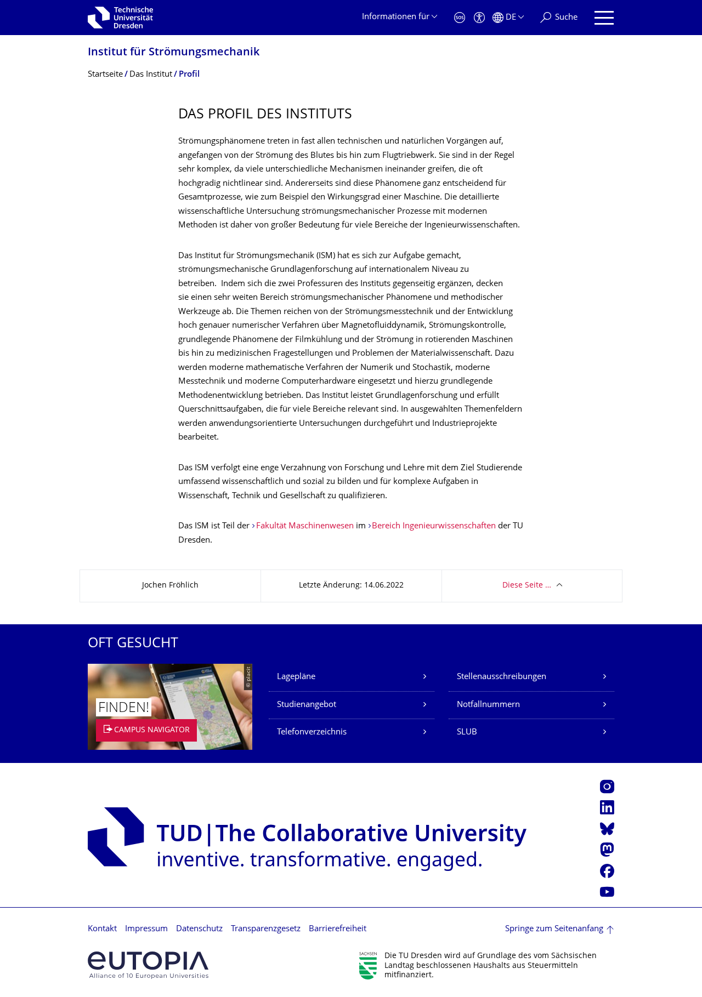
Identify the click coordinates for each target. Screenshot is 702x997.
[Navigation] (604, 18)
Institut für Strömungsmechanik (173, 53)
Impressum (146, 929)
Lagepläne (296, 677)
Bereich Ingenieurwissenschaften (434, 526)
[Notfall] (460, 18)
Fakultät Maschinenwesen (305, 526)
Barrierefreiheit (337, 929)
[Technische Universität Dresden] (120, 17)
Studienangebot (306, 705)
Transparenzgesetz (266, 929)
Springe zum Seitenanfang (554, 929)
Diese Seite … (526, 585)
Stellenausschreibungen (501, 677)
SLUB (467, 732)
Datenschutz (199, 929)
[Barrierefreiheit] (479, 18)
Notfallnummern (488, 705)
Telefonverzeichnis (312, 732)
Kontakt (102, 929)
